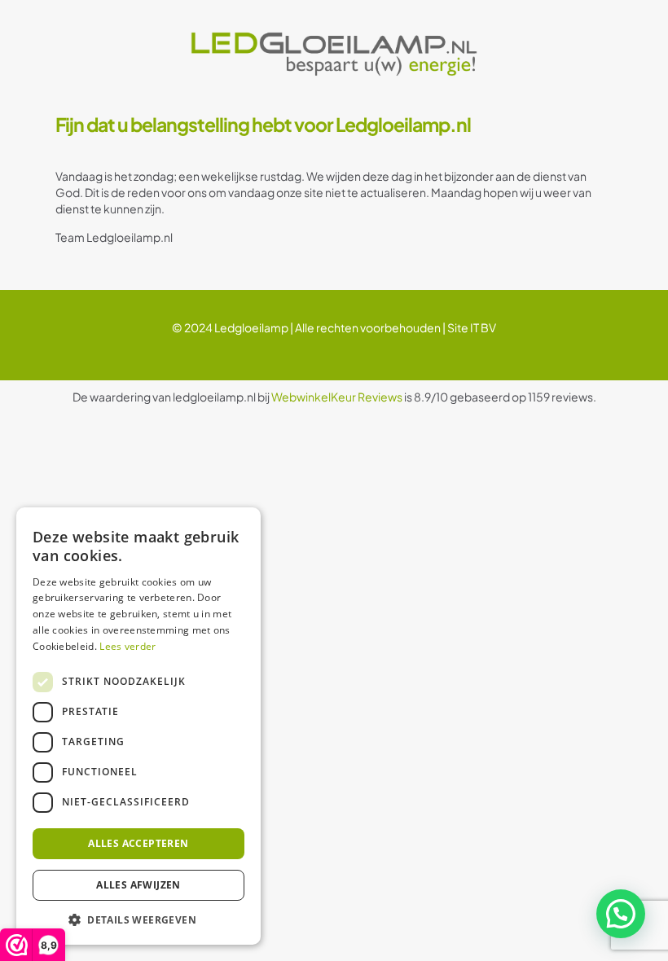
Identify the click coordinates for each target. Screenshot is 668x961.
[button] (620, 913)
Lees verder (127, 646)
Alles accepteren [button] (138, 843)
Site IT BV (471, 327)
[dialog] (138, 726)
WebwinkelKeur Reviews (336, 396)
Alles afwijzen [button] (138, 885)
